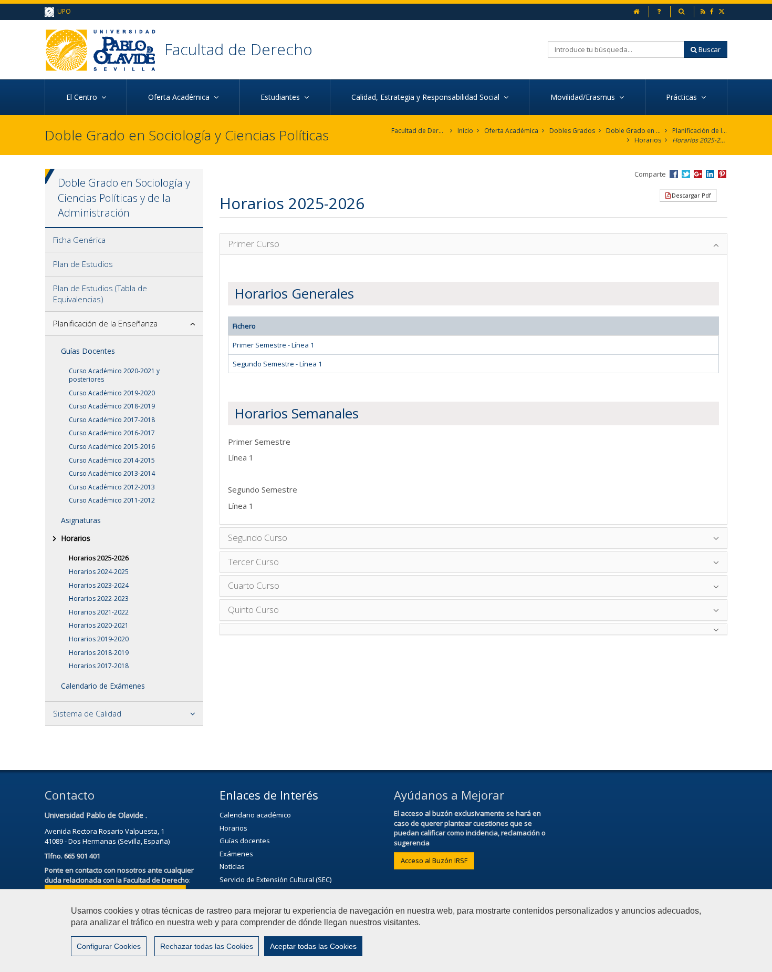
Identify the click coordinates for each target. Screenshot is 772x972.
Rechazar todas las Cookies (206, 946)
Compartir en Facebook (674, 174)
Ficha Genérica (79, 239)
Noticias (232, 866)
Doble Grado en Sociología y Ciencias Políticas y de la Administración (633, 130)
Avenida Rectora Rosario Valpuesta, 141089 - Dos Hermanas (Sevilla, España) (107, 836)
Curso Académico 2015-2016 (112, 446)
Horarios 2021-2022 (99, 612)
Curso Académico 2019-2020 (112, 392)
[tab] (124, 240)
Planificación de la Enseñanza (699, 130)
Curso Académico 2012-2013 (112, 487)
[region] (386, 930)
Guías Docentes (88, 351)
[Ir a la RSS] (704, 11)
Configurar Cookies (109, 946)
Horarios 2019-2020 (99, 639)
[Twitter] (722, 11)
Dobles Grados (572, 130)
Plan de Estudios (83, 264)
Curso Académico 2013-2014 (112, 473)
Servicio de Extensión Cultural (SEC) (275, 879)
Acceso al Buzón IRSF (434, 860)
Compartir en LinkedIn (710, 174)
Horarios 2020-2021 (99, 625)
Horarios (647, 140)
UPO (62, 11)
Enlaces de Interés (269, 795)
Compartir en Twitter (686, 174)
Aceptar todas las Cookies (313, 946)
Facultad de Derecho (238, 49)
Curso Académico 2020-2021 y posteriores (114, 375)
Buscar (709, 49)
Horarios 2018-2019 (99, 652)
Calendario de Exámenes (103, 686)
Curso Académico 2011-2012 (112, 500)
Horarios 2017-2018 (99, 665)
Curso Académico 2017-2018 (112, 419)
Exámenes (236, 853)
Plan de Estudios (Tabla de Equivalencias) (100, 293)
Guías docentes (245, 840)
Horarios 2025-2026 (699, 140)
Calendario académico (255, 815)
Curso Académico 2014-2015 (112, 460)
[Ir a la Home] (104, 49)
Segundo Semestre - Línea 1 (277, 364)
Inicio (465, 130)
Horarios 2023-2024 (99, 585)
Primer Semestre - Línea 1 (273, 345)
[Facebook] (712, 11)
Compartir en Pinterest (722, 174)
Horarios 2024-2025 (99, 571)
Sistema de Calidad (87, 713)
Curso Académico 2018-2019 (112, 406)
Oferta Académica (511, 130)
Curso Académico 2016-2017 (112, 432)
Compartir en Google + (698, 174)
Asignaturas (81, 520)
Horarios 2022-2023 (99, 598)
